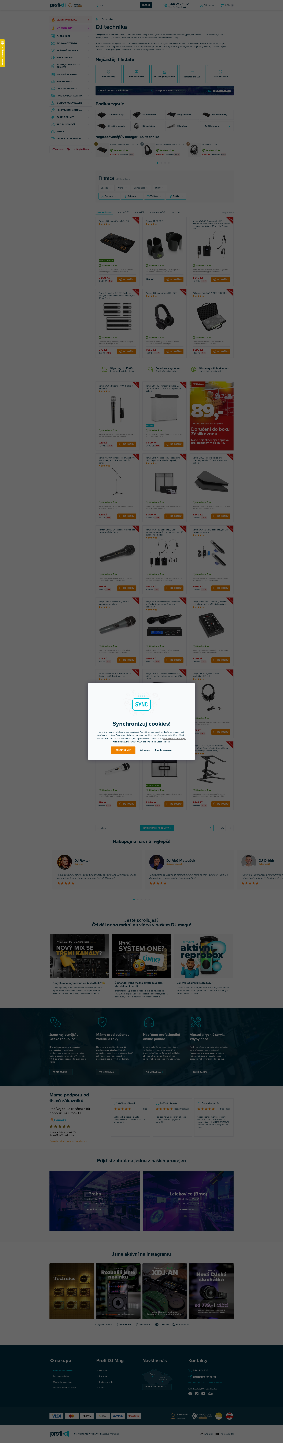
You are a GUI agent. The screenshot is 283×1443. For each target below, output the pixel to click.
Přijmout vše (123, 750)
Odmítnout (145, 750)
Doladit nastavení (163, 750)
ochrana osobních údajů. (174, 738)
